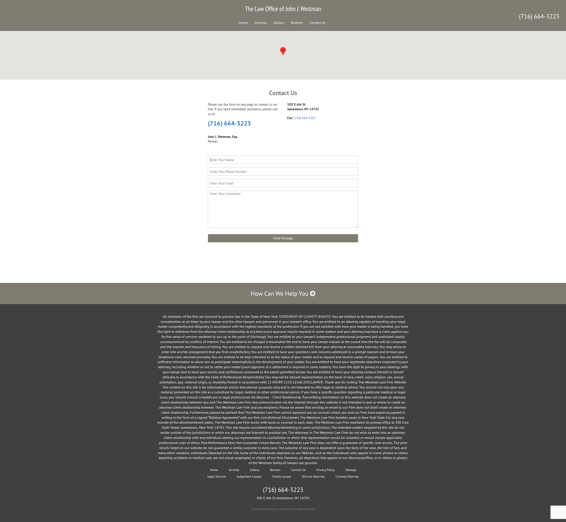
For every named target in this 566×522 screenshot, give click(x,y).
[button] (283, 51)
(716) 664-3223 (539, 16)
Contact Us (318, 22)
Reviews (297, 22)
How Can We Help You (280, 293)
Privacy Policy (325, 470)
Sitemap (350, 470)
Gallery (278, 22)
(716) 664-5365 (305, 118)
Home (243, 22)
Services (260, 22)
